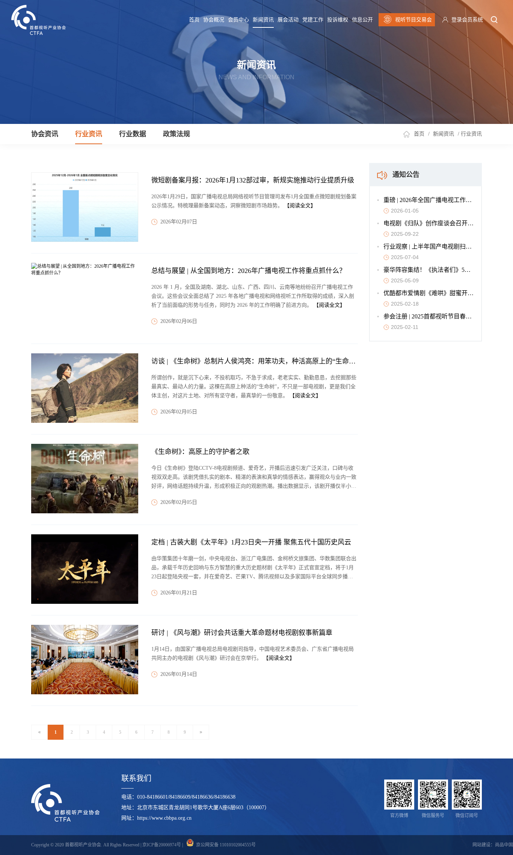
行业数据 (132, 134)
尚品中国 (504, 844)
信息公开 (362, 20)
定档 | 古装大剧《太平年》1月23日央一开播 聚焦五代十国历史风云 (251, 542)
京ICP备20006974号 (161, 844)
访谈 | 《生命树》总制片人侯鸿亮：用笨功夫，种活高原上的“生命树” (255, 361)
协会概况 (213, 20)
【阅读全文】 (300, 205)
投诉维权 (337, 20)
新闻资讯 (263, 20)
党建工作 (312, 20)
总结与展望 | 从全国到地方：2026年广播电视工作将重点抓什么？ (248, 270)
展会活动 (288, 20)
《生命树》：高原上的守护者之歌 (200, 451)
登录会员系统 (467, 20)
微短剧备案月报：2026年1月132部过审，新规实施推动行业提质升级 (252, 180)
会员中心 (238, 20)
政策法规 (176, 134)
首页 (194, 20)
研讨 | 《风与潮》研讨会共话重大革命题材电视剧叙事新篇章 (241, 632)
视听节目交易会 (413, 20)
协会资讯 (44, 134)
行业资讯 (88, 134)
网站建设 (481, 844)
